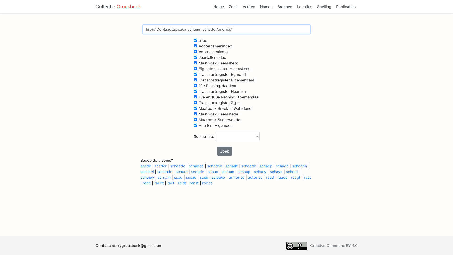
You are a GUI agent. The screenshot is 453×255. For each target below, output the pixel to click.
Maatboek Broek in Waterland (225, 108)
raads (282, 177)
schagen (299, 166)
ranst (194, 183)
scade (145, 166)
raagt (295, 177)
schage (282, 166)
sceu (204, 177)
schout (292, 171)
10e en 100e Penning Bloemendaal (229, 97)
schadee (196, 166)
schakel (147, 171)
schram (164, 177)
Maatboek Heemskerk (218, 63)
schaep (266, 166)
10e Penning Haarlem (217, 85)
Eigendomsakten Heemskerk (224, 68)
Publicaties (346, 6)
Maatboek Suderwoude (219, 119)
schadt (232, 166)
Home (218, 6)
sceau (191, 177)
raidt (182, 183)
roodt (207, 183)
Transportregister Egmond (222, 74)
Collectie (118, 6)
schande (164, 171)
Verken (249, 6)
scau (178, 177)
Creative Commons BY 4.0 (333, 245)
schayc (276, 171)
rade (147, 183)
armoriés (236, 177)
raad (270, 177)
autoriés (255, 177)
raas (307, 177)
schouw (147, 177)
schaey (260, 171)
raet (170, 183)
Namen (266, 6)
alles (203, 40)
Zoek (233, 6)
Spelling (324, 6)
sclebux (218, 177)
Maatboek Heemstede (218, 114)
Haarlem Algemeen (215, 125)
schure (182, 171)
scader (161, 166)
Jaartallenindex (212, 57)
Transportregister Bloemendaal (226, 80)
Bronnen (284, 6)
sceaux (228, 171)
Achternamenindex (215, 46)
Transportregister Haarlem (222, 91)
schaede (248, 166)
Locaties (304, 6)
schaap (244, 171)
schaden (214, 166)
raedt (159, 183)
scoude (197, 171)
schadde (177, 166)
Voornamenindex (214, 51)
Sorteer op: (204, 136)
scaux (213, 171)
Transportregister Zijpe (219, 102)
